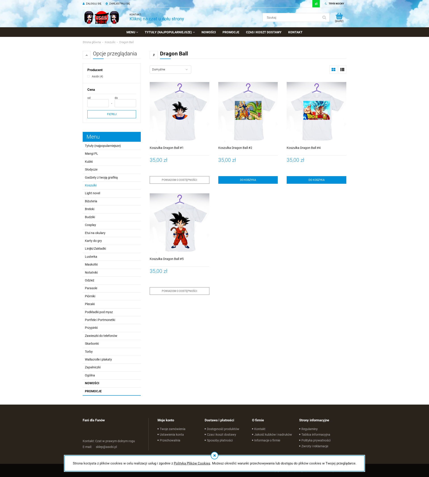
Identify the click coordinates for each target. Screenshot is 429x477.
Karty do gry (93, 241)
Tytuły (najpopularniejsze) (103, 146)
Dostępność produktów (223, 429)
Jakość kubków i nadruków (273, 434)
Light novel (92, 193)
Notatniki (91, 272)
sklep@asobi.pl (100, 447)
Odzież (89, 280)
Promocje (93, 391)
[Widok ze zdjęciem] (333, 69)
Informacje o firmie (267, 440)
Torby (89, 351)
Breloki (89, 209)
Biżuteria (91, 201)
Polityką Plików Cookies (192, 463)
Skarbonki (92, 343)
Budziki (90, 217)
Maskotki (91, 264)
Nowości (92, 383)
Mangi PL (91, 153)
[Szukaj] (324, 17)
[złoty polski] (316, 3)
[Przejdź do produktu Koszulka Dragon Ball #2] (248, 112)
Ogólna (90, 375)
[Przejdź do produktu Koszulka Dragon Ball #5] (179, 223)
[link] (95, 76)
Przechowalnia (170, 440)
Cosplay (90, 225)
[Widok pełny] (342, 69)
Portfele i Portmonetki (100, 320)
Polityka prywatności (315, 440)
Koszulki (91, 185)
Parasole (91, 288)
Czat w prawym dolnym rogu (109, 441)
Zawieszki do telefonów (101, 336)
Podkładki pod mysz (99, 312)
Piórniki (90, 296)
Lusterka (91, 256)
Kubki (89, 161)
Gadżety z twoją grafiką (101, 177)
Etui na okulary (95, 233)
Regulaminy (309, 429)
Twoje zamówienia (172, 429)
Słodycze (91, 169)
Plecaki (90, 304)
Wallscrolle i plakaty (98, 359)
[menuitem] (132, 32)
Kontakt (259, 429)
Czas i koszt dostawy (221, 434)
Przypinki (91, 327)
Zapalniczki (93, 367)
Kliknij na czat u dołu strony (157, 18)
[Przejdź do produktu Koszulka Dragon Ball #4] (316, 112)
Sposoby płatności (220, 440)
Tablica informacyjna (315, 434)
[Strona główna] (102, 17)
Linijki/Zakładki (95, 248)
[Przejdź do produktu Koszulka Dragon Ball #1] (179, 112)
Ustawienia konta (172, 434)
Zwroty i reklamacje (314, 446)
